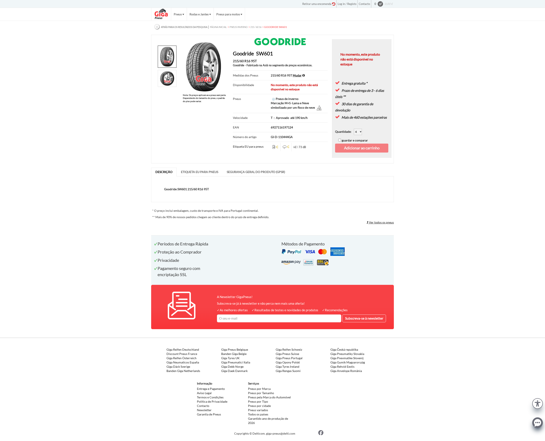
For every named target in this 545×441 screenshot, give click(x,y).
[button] (537, 403)
